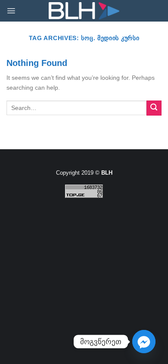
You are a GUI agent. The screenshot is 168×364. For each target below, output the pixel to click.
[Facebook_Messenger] (144, 341)
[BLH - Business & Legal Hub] (84, 11)
